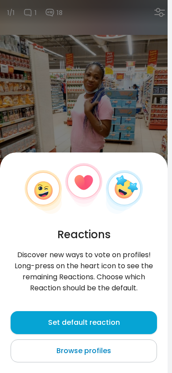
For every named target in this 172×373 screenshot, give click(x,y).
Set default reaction (84, 322)
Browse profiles (83, 351)
